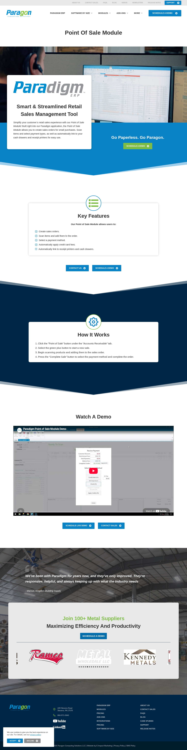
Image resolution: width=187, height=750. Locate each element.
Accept (13, 741)
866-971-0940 (63, 715)
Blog (114, 3)
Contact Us (75, 268)
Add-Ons (121, 13)
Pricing (100, 713)
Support (171, 3)
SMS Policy (130, 746)
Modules (103, 13)
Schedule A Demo (162, 13)
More (137, 13)
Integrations (103, 721)
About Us (76, 3)
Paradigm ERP (57, 13)
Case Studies (146, 721)
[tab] (79, 666)
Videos (124, 3)
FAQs (105, 3)
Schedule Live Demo (76, 525)
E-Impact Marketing (104, 746)
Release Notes (154, 3)
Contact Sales (91, 3)
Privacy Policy (119, 746)
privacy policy (35, 735)
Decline (30, 741)
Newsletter (137, 3)
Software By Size (80, 13)
